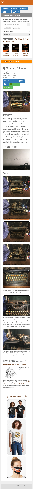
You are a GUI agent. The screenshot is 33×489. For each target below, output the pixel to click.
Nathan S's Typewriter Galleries (8, 364)
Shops (12, 41)
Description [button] (7, 81)
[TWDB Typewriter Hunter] (16, 408)
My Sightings (24, 364)
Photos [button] (22, 81)
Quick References (7, 41)
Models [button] (14, 8)
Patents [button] (16, 12)
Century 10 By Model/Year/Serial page (18, 384)
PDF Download (6, 55)
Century (7, 61)
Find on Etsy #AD (8, 87)
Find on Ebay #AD (15, 84)
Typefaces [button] (6, 12)
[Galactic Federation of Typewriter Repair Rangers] (16, 437)
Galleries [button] (23, 8)
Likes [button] (6, 84)
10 (10, 61)
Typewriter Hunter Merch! (16, 396)
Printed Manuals (19, 39)
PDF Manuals (26, 39)
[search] (16, 31)
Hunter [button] (15, 81)
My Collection (17, 364)
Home (4, 61)
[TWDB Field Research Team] (16, 467)
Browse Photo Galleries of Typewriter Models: (11, 28)
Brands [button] (6, 8)
